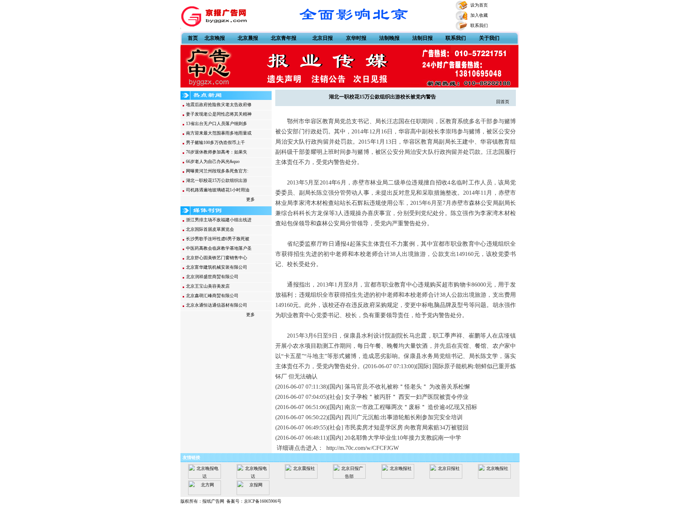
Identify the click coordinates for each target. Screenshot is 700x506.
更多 (250, 199)
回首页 (502, 101)
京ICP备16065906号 (262, 501)
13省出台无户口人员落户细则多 (216, 123)
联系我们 (479, 25)
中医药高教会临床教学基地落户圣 (219, 248)
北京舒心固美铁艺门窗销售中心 (216, 257)
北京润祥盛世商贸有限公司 (212, 276)
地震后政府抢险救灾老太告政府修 (219, 104)
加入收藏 (479, 15)
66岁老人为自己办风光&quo (213, 161)
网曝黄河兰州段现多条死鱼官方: (217, 171)
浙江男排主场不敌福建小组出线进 (219, 219)
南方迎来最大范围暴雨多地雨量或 (219, 133)
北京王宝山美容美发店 (208, 286)
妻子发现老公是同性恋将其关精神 (219, 114)
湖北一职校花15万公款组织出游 (216, 180)
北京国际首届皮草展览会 (210, 229)
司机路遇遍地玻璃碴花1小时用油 (217, 189)
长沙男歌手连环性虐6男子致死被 (217, 238)
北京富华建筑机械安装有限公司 (216, 267)
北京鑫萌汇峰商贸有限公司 (212, 295)
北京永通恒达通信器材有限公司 (216, 305)
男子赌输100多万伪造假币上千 (215, 142)
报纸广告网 (213, 501)
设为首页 (479, 5)
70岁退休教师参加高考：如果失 (216, 152)
